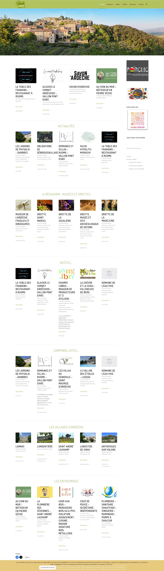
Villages (23, 452)
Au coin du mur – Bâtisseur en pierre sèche (22, 508)
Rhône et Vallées (47, 160)
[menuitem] (102, 4)
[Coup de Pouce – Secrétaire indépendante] (88, 492)
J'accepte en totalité (47, 567)
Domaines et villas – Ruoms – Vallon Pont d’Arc (66, 153)
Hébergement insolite (89, 384)
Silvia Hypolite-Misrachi (86, 150)
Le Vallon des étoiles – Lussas (87, 374)
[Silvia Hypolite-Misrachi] (88, 137)
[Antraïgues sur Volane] (109, 438)
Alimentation (105, 99)
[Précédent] (1, 32)
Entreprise (81, 101)
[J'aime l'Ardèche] (20, 4)
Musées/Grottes (19, 231)
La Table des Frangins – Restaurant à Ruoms (109, 151)
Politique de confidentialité (136, 169)
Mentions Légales (132, 159)
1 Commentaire (106, 467)
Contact (129, 156)
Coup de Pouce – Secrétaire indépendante (88, 506)
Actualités (18, 95)
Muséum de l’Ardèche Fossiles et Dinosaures (23, 220)
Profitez (34, 95)
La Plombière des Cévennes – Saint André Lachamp (78, 91)
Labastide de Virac (86, 449)
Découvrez (24, 229)
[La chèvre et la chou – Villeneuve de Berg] (88, 274)
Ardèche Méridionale (26, 95)
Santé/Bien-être (90, 158)
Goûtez (98, 105)
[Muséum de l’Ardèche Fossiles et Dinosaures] (23, 206)
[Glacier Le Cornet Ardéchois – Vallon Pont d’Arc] (45, 274)
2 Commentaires (41, 462)
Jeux (22, 162)
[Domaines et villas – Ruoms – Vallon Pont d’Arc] (66, 137)
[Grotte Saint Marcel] (45, 206)
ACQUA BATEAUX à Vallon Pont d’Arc (26, 90)
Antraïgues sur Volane (109, 449)
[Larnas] (23, 438)
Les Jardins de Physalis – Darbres (23, 150)
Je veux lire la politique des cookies (69, 567)
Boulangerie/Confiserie (102, 103)
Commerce (111, 103)
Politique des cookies (135, 162)
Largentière (45, 447)
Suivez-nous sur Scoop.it (134, 148)
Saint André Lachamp (66, 449)
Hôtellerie (104, 293)
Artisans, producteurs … (108, 101)
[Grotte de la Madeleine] (109, 206)
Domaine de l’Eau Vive (108, 285)
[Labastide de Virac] (88, 438)
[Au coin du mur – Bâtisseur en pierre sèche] (23, 492)
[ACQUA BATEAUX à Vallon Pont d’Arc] (26, 75)
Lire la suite (19, 103)
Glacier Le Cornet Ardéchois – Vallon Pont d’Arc (44, 290)
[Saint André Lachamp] (66, 438)
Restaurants (104, 163)
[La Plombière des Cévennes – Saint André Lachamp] (79, 75)
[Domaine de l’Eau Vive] (109, 274)
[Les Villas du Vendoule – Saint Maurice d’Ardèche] (53, 75)
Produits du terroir (105, 105)
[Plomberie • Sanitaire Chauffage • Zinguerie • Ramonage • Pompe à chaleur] (109, 492)
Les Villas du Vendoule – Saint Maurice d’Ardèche (51, 91)
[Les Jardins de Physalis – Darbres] (23, 137)
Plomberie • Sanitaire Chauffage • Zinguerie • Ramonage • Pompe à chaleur (109, 511)
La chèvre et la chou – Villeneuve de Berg (87, 288)
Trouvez (86, 101)
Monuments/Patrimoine (64, 230)
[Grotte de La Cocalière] (66, 206)
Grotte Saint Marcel (41, 218)
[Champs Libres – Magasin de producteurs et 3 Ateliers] (106, 75)
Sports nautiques (20, 97)
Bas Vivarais (75, 101)
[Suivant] (162, 32)
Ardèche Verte (47, 158)
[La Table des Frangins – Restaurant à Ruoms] (109, 137)
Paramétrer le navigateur (93, 567)
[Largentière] (45, 438)
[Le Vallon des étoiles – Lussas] (88, 362)
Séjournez (54, 101)
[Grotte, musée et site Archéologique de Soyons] (88, 206)
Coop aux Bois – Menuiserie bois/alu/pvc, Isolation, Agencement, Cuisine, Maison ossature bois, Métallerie (67, 518)
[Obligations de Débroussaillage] (45, 137)
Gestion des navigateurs (136, 165)
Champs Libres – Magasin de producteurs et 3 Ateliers (106, 91)
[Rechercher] (146, 4)
